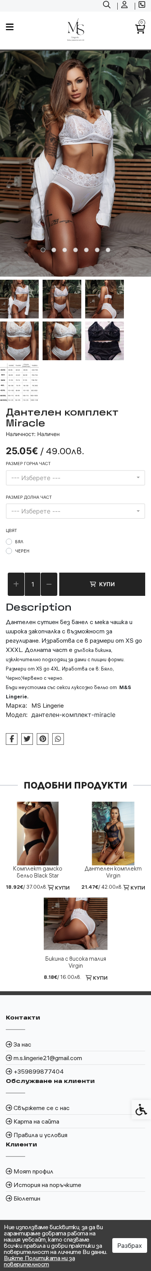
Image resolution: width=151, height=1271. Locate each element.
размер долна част (29, 497)
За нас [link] (22, 1044)
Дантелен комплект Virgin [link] (113, 872)
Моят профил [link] (33, 1171)
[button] (19, 299)
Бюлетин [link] (27, 1198)
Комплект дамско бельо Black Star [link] (37, 872)
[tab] (43, 250)
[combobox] (75, 478)
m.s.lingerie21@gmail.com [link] (48, 1058)
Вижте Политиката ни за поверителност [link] (39, 1261)
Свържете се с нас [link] (42, 1108)
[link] (107, 6)
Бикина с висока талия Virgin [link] (75, 962)
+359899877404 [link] (39, 1071)
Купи (107, 584)
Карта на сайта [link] (36, 1121)
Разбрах (129, 1245)
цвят (11, 530)
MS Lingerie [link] (47, 705)
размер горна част (28, 463)
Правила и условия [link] (40, 1135)
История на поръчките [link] (47, 1185)
